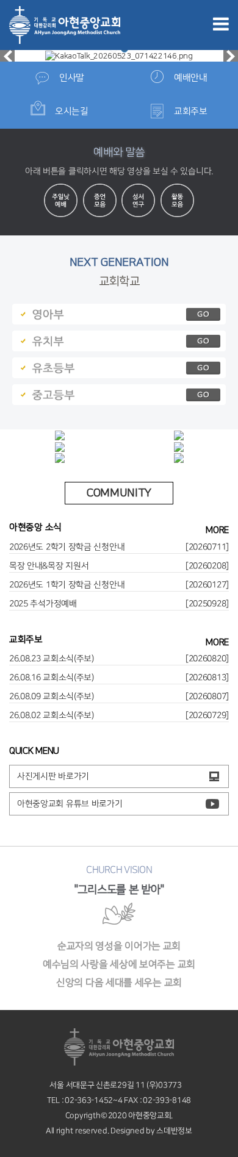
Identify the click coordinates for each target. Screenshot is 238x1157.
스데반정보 (174, 1131)
